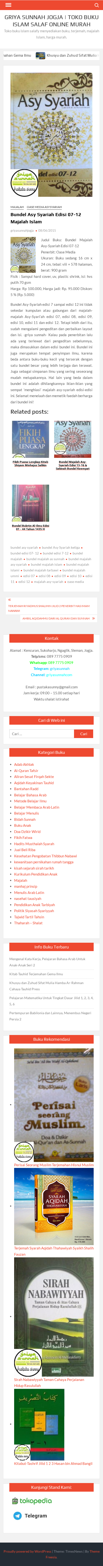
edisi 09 (60, 576)
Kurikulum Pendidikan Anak (35, 874)
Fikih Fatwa (23, 837)
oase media (75, 582)
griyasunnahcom (59, 675)
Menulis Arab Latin (29, 892)
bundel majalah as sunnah (45, 559)
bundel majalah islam (46, 564)
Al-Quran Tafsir (26, 770)
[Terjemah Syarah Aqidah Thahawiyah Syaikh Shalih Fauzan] (54, 1206)
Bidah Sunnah (24, 819)
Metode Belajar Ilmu (30, 801)
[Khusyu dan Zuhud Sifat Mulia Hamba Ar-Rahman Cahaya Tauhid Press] (19, 55)
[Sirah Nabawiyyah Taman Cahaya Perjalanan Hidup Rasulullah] (54, 1316)
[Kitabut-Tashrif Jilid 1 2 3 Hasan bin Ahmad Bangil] (39, 1424)
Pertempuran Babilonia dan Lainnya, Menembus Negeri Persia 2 (50, 1016)
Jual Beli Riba (24, 850)
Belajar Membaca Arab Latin (36, 807)
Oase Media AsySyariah (44, 207)
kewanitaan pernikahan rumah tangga (44, 862)
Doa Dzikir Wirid (27, 831)
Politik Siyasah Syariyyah (34, 911)
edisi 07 (29, 576)
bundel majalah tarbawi (40, 570)
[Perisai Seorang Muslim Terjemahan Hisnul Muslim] (54, 1104)
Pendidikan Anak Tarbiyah (34, 905)
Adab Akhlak (24, 764)
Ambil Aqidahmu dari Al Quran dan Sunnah (56, 618)
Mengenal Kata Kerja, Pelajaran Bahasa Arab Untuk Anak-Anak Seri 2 (47, 962)
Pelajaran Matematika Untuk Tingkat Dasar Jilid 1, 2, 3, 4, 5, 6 (51, 1001)
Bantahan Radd (26, 789)
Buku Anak (22, 825)
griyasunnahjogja (22, 230)
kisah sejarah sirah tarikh (34, 868)
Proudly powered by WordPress (27, 1551)
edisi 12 (24, 582)
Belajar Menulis (26, 813)
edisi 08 (44, 576)
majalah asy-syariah (48, 582)
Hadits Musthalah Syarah (34, 844)
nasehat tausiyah (27, 898)
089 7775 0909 (60, 662)
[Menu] (8, 5)
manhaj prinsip (25, 886)
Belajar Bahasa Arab (30, 795)
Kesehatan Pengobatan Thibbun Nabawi (45, 856)
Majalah (17, 207)
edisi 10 (75, 576)
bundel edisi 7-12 (56, 553)
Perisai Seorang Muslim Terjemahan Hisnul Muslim (54, 1165)
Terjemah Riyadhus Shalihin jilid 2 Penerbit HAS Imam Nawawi (49, 608)
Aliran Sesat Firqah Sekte (34, 776)
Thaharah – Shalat (28, 923)
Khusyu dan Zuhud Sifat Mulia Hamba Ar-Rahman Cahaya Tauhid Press (46, 986)
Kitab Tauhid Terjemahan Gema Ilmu (36, 974)
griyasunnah (59, 668)
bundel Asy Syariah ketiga (61, 547)
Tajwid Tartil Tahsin (29, 917)
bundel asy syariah (24, 547)
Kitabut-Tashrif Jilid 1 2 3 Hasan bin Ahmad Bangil (53, 1463)
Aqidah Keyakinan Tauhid (34, 783)
